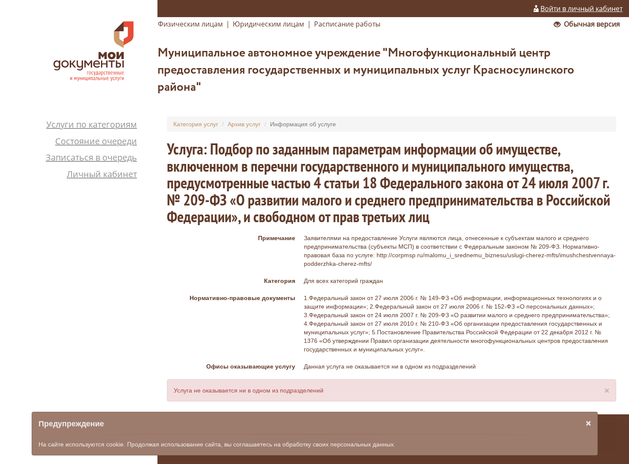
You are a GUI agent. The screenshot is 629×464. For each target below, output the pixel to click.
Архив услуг (244, 124)
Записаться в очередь (91, 157)
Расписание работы (347, 24)
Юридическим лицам (268, 24)
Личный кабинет (102, 174)
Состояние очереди (96, 141)
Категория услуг (195, 124)
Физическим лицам (190, 24)
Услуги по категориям (91, 124)
